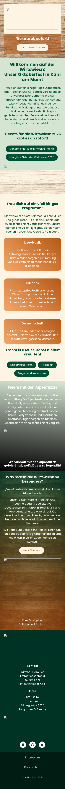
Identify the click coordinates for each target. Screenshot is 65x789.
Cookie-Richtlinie (33, 777)
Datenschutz (32, 767)
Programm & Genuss (32, 709)
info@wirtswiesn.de (32, 684)
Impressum (32, 757)
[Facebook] (23, 745)
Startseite (32, 697)
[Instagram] (32, 745)
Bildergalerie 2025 (32, 705)
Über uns (32, 701)
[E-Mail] (42, 745)
